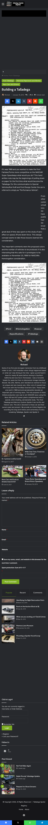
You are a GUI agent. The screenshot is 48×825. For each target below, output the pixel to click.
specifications (17, 334)
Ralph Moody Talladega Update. (28, 776)
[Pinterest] (29, 101)
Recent (23, 593)
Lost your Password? (10, 736)
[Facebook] (7, 101)
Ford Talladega (14, 75)
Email (4, 540)
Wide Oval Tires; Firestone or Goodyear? (34, 453)
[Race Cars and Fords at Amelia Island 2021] (12, 471)
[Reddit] (35, 101)
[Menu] (3, 4)
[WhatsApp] (40, 101)
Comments (37, 593)
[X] (12, 101)
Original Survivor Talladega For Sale (18, 72)
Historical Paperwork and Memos (29, 81)
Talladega (33, 334)
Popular (9, 593)
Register (6, 734)
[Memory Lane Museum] (8, 628)
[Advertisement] (24, 44)
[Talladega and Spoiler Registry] (15, 4)
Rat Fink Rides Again (23, 766)
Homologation (23, 329)
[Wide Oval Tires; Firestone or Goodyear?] (35, 438)
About (27, 809)
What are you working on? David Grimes (31, 617)
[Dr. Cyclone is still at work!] (12, 442)
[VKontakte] (33, 341)
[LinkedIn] (18, 101)
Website (5, 549)
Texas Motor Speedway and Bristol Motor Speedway (35, 480)
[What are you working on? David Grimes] (8, 619)
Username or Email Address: (12, 709)
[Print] (41, 341)
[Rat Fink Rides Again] (8, 769)
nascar (39, 329)
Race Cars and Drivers (11, 84)
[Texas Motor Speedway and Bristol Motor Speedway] (35, 471)
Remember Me (9, 724)
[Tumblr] (24, 101)
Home (5, 75)
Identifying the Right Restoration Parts (30, 600)
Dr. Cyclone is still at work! (11, 459)
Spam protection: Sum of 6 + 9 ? (14, 568)
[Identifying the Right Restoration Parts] (8, 601)
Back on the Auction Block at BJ (27, 606)
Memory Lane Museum (24, 626)
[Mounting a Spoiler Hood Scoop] (8, 639)
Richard (7, 95)
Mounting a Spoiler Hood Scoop (28, 636)
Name (4, 530)
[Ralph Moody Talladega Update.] (8, 779)
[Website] (24, 416)
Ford (9, 329)
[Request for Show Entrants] (8, 789)
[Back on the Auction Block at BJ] (8, 609)
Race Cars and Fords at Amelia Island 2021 (10, 480)
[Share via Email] (37, 341)
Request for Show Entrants (26, 787)
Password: (5, 716)
